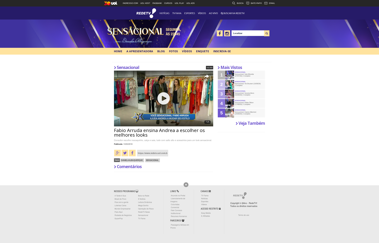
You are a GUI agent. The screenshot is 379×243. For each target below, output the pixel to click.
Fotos (173, 51)
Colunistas (175, 204)
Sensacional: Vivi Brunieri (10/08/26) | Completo (248, 84)
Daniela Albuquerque (132, 160)
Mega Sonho (143, 205)
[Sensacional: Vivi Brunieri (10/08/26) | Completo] (229, 84)
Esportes (189, 13)
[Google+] (117, 153)
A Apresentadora (139, 51)
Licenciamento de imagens (177, 200)
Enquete (202, 51)
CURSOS (168, 3)
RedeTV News (144, 212)
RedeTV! (146, 11)
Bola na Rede (143, 195)
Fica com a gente (121, 202)
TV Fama (176, 13)
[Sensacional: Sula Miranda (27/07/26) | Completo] (229, 75)
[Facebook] (220, 33)
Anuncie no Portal (178, 195)
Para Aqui (119, 212)
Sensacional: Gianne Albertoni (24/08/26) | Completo (245, 113)
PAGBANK (157, 3)
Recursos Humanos (179, 216)
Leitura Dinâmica (145, 202)
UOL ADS (190, 3)
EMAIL (272, 3)
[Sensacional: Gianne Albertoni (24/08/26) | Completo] (229, 112)
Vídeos (202, 13)
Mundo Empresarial (122, 208)
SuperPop (119, 218)
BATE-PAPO (256, 3)
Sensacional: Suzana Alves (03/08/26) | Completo (244, 94)
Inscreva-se (222, 51)
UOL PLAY (179, 3)
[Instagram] (227, 33)
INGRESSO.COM (130, 3)
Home (118, 51)
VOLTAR (209, 68)
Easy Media (206, 213)
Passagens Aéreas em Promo (179, 226)
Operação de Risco (146, 208)
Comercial (175, 207)
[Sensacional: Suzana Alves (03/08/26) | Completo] (229, 94)
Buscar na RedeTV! (234, 13)
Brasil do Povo (120, 199)
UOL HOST (145, 3)
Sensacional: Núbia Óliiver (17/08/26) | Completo (244, 103)
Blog (161, 51)
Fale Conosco (176, 210)
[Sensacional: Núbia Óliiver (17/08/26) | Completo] (229, 103)
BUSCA (240, 3)
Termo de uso (243, 215)
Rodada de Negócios (123, 215)
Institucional (175, 213)
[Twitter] (125, 153)
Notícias (164, 13)
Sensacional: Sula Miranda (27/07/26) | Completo (244, 75)
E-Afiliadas (205, 216)
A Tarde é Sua (120, 195)
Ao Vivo (213, 13)
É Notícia (141, 199)
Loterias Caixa (120, 205)
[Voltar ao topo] (186, 184)
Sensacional (136, 35)
